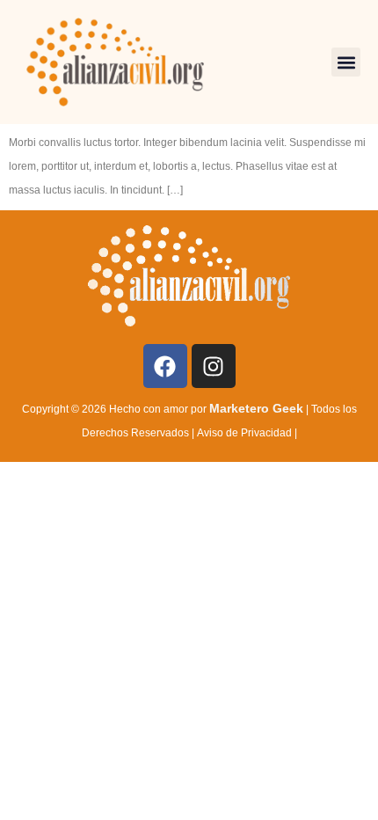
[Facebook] (165, 366)
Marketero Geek (256, 408)
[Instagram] (214, 366)
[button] (345, 62)
